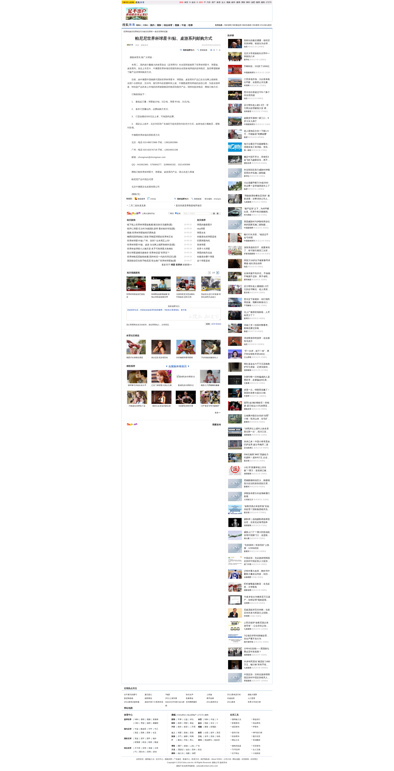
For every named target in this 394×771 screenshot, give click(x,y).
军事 (180, 719)
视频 (228, 2)
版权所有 (223, 762)
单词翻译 (256, 740)
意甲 (142, 738)
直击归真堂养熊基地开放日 (189, 205)
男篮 (143, 723)
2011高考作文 (212, 702)
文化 (200, 736)
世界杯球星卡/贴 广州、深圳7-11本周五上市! (148, 240)
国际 (159, 25)
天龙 (173, 750)
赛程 (143, 719)
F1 (136, 752)
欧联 (150, 742)
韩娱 (206, 723)
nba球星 (201, 228)
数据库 (143, 729)
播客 (206, 727)
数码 (180, 740)
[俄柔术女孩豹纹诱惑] (136, 347)
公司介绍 (227, 759)
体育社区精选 (132, 335)
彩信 (200, 750)
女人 (223, 2)
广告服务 (177, 759)
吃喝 (192, 736)
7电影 (167, 695)
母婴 (180, 733)
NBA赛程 (228, 25)
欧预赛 (137, 742)
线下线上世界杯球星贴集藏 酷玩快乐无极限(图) (149, 224)
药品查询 (256, 723)
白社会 (153, 199)
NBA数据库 (237, 25)
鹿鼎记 (181, 750)
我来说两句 (172, 306)
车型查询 (256, 746)
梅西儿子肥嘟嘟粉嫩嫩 (210, 385)
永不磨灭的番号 (130, 695)
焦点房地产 (192, 715)
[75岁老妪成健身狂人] (211, 347)
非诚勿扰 (231, 698)
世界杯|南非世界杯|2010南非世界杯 (138, 32)
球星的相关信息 (204, 252)
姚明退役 (148, 698)
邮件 (233, 2)
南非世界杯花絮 (161, 32)
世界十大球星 (203, 248)
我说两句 (208, 740)
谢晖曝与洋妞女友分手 (137, 385)
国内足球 (127, 729)
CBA (145, 25)
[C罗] (210, 397)
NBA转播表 (246, 25)
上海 (192, 746)
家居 (218, 2)
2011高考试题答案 (131, 702)
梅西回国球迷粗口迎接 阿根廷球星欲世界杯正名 (150, 236)
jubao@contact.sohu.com (207, 766)
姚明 (149, 723)
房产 (213, 2)
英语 (218, 733)
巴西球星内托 (203, 240)
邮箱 (186, 746)
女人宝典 (256, 750)
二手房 (192, 727)
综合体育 (168, 25)
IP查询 (255, 727)
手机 (186, 740)
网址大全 (235, 740)
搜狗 (263, 2)
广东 (198, 746)
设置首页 (140, 759)
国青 (148, 733)
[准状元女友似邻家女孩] (161, 397)
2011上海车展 (171, 698)
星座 (192, 733)
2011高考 (231, 702)
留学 (212, 733)
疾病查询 (235, 736)
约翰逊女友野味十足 (137, 406)
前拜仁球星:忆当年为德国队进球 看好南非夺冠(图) (151, 228)
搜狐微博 (141, 199)
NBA (138, 25)
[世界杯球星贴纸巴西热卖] (136, 283)
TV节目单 (236, 750)
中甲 (150, 729)
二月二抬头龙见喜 (137, 205)
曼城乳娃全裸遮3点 (186, 385)
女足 (154, 733)
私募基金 (189, 698)
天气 (180, 736)
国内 (152, 25)
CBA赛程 (255, 25)
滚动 (155, 752)
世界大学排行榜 (254, 702)
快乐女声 (189, 695)
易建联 (155, 723)
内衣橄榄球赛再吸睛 (184, 357)
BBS (248, 2)
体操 (150, 748)
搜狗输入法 (236, 719)
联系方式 (195, 759)
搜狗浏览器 (236, 746)
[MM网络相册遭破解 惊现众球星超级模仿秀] (161, 283)
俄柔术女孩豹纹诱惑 (134, 357)
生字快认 (235, 753)
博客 (243, 2)
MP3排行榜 (257, 733)
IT (205, 2)
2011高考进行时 (234, 695)
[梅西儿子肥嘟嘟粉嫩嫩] (210, 376)
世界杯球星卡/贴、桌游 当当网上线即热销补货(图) (151, 244)
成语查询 (235, 727)
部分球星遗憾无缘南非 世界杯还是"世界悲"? (148, 252)
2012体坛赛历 (266, 25)
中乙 (156, 729)
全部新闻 (245, 759)
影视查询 (235, 723)
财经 (201, 2)
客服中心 (186, 759)
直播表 (155, 719)
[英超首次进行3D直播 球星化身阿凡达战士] (210, 283)
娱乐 (193, 2)
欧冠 (144, 742)
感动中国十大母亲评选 (154, 702)
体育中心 (128, 715)
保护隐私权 (205, 759)
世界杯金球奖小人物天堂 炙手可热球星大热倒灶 (150, 248)
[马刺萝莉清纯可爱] (185, 397)
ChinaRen (181, 715)
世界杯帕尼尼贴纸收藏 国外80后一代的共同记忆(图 (151, 256)
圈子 (180, 746)
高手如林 (210, 698)
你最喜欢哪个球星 (205, 256)
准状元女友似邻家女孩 (161, 406)
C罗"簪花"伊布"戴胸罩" (210, 406)
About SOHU (216, 759)
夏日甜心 (148, 695)
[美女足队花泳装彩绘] (161, 347)
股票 (180, 723)
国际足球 (127, 738)
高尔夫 (142, 752)
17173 (268, 2)
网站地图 (236, 759)
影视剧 (213, 727)
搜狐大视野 (252, 695)
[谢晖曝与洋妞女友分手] (137, 376)
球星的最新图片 (204, 224)
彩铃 (194, 750)
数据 (156, 742)
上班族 (209, 695)
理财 (186, 723)
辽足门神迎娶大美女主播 (161, 385)
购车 (180, 727)
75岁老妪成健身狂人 (209, 357)
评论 (192, 719)
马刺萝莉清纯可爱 (185, 406)
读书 (206, 736)
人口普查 (251, 698)
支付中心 (159, 759)
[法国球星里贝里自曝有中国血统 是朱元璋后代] (185, 283)
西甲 (148, 738)
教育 (200, 733)
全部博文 (254, 759)
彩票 (190, 25)
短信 (188, 750)
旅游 (173, 736)
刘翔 (149, 752)
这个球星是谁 (203, 260)
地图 (188, 753)
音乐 (212, 723)
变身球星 (201, 244)
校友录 (217, 740)
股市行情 (235, 733)
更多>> (218, 413)
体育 (186, 2)
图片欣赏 (256, 736)
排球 (144, 748)
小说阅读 (256, 753)
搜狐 (173, 715)
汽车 (209, 2)
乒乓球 (137, 748)
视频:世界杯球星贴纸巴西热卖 (141, 232)
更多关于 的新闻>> (177, 264)
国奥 (142, 733)
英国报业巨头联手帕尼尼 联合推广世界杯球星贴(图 (151, 260)
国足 (136, 733)
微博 (238, 2)
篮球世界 (127, 719)
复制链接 (203, 50)
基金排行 (256, 719)
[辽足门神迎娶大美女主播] (161, 376)
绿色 (218, 736)
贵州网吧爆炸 (191, 702)
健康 (186, 736)
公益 (186, 719)
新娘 (186, 733)
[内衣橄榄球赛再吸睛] (186, 347)
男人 (192, 740)
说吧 (253, 2)
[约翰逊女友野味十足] (137, 397)
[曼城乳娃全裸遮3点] (185, 376)
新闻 (181, 2)
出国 (206, 733)
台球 (156, 748)
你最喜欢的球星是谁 (206, 236)
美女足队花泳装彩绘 (159, 357)
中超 (184, 25)
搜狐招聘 (168, 759)
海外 (154, 738)
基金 (192, 723)
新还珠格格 (128, 698)
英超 (136, 738)
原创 (212, 736)
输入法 (181, 753)
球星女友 (201, 232)
